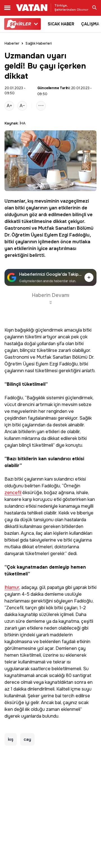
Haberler (11, 43)
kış (30, 201)
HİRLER (20, 24)
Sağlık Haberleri (39, 43)
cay (27, 739)
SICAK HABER (61, 24)
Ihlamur (11, 587)
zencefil (12, 492)
